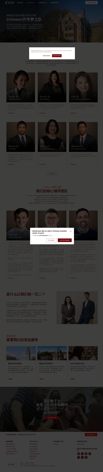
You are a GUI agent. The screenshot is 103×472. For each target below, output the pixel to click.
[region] (52, 53)
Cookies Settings (46, 55)
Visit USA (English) (65, 240)
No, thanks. (51, 240)
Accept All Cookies (57, 55)
